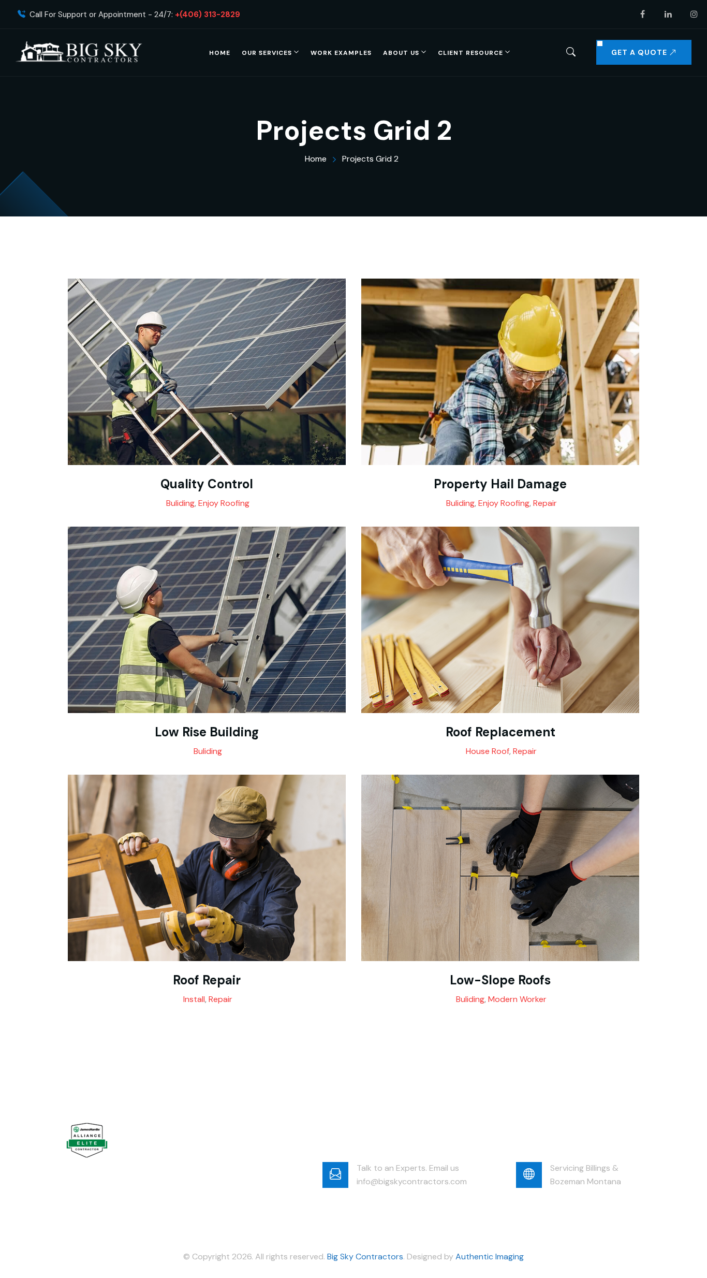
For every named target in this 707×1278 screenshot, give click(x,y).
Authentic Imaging (489, 1256)
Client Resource (470, 53)
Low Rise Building (207, 732)
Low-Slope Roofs (500, 980)
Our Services (267, 53)
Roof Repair (207, 980)
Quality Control (206, 484)
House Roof (487, 751)
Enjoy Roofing (223, 503)
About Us (401, 53)
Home (219, 53)
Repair (545, 503)
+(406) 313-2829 (207, 15)
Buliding (180, 503)
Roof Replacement (500, 732)
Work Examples (341, 53)
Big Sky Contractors (365, 1256)
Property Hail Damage (500, 484)
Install (194, 999)
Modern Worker (517, 999)
